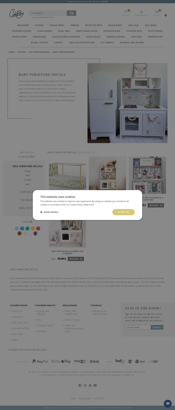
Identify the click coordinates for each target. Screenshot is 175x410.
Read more (89, 204)
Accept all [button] (123, 212)
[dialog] (87, 205)
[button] (49, 212)
